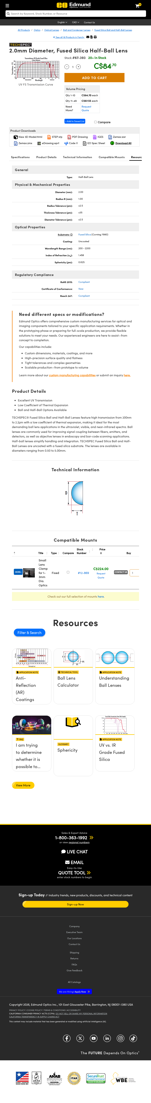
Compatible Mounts (112, 157)
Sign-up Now (75, 904)
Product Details (46, 157)
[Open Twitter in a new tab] (80, 1039)
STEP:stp (56, 137)
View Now (32, 691)
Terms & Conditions (54, 1010)
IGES (100, 137)
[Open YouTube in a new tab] (93, 1039)
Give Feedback (74, 970)
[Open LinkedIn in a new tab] (107, 1039)
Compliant (84, 282)
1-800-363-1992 (71, 837)
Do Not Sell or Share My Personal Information (81, 1013)
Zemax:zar (119, 137)
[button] (91, 37)
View (80, 288)
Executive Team (74, 932)
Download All (123, 143)
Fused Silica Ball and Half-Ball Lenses (113, 29)
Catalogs (74, 981)
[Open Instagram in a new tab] (120, 1039)
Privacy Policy (17, 1010)
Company (74, 926)
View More (23, 785)
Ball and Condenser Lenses (76, 29)
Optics (37, 29)
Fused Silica (84, 234)
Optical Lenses (51, 29)
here (101, 596)
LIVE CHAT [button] (77, 851)
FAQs (74, 964)
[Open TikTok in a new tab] (133, 1039)
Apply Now (73, 991)
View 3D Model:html (30, 137)
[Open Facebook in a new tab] (66, 1039)
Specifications (20, 157)
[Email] (88, 37)
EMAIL (77, 862)
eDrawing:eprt (50, 143)
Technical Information (77, 157)
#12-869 (83, 573)
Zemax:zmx (25, 143)
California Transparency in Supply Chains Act (34, 1016)
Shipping (74, 952)
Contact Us (89, 22)
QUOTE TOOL (71, 872)
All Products (24, 29)
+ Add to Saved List (74, 121)
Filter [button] (22, 632)
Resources (138, 157)
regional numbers (79, 842)
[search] (76, 13)
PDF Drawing (79, 137)
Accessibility (74, 1010)
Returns (74, 958)
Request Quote (86, 108)
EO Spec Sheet (96, 143)
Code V (73, 143)
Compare (103, 122)
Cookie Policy (34, 1010)
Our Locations (74, 938)
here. (127, 375)
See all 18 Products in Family (70, 37)
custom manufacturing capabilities (72, 375)
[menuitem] (8, 5)
